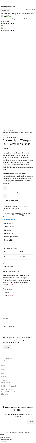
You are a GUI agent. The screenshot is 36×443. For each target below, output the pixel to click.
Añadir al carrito (12, 200)
